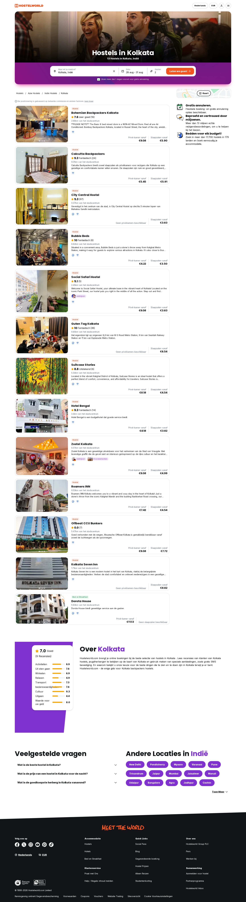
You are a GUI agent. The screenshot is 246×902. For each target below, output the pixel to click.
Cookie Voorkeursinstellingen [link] (158, 896)
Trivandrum (136, 773)
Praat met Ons (91, 873)
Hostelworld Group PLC (197, 844)
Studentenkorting (143, 881)
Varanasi (197, 764)
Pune (214, 764)
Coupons (85, 896)
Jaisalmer (193, 773)
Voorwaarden (69, 896)
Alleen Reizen (142, 873)
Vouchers (98, 896)
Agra (172, 782)
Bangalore (154, 782)
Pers (188, 851)
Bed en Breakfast (80, 597)
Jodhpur (189, 782)
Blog (137, 851)
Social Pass (140, 844)
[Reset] (114, 71)
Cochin (207, 782)
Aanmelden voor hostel (197, 873)
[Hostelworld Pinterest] (44, 844)
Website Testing (115, 896)
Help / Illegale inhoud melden (99, 881)
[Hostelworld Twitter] (24, 844)
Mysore (178, 764)
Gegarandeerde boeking (147, 859)
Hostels (88, 844)
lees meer (88, 101)
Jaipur (156, 773)
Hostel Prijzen (142, 866)
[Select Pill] (221, 6)
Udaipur (134, 782)
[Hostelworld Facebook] (17, 844)
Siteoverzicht (134, 896)
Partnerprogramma (195, 881)
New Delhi (135, 764)
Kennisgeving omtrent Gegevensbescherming (37, 896)
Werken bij (191, 859)
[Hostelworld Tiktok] (51, 844)
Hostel (75, 109)
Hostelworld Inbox (195, 888)
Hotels (88, 851)
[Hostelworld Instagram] (30, 844)
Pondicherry (157, 764)
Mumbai (173, 773)
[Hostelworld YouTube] (37, 844)
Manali (212, 773)
